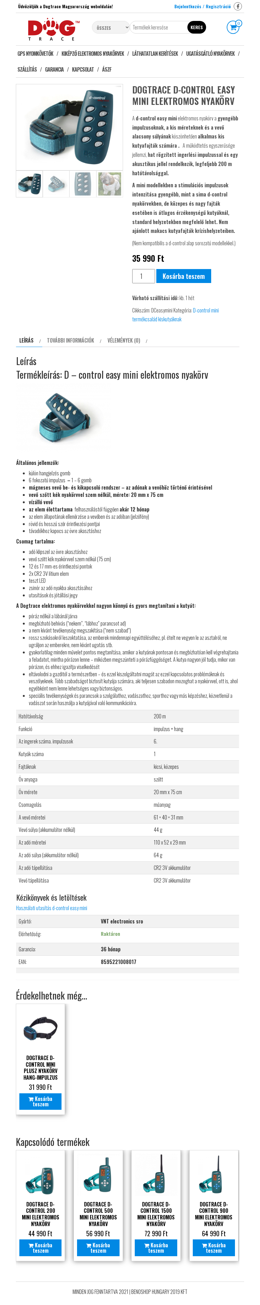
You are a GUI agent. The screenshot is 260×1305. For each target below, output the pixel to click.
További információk (70, 340)
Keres (197, 27)
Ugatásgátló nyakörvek (210, 53)
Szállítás (27, 69)
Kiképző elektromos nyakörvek (93, 53)
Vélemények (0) (123, 340)
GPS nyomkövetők (35, 53)
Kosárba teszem (184, 276)
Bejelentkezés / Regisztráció (202, 6)
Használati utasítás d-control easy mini (51, 908)
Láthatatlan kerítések (155, 53)
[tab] (29, 340)
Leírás (26, 340)
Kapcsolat (83, 69)
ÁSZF (106, 69)
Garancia (54, 69)
